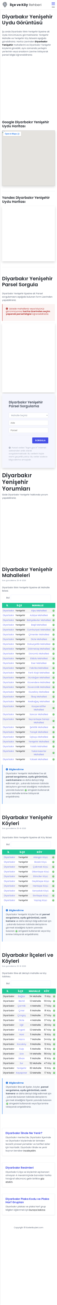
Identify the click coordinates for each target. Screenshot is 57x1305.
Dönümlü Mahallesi (39, 653)
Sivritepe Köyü (40, 895)
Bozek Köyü (40, 862)
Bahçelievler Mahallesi (39, 620)
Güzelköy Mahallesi (38, 692)
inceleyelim (29, 1150)
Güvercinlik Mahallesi (39, 687)
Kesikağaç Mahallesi (39, 701)
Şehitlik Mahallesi (39, 727)
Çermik (22, 1005)
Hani (21, 1034)
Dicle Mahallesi (39, 639)
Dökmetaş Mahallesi (39, 648)
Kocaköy (21, 1044)
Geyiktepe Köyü (40, 881)
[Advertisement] (28, 87)
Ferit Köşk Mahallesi (39, 672)
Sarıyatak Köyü (40, 890)
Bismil (22, 1001)
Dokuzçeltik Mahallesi (38, 644)
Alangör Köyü (40, 857)
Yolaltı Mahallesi (38, 746)
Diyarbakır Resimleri (20, 1168)
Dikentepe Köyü (40, 871)
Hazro (21, 1039)
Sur (21, 1063)
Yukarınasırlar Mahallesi (38, 753)
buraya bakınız (37, 1209)
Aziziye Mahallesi (39, 615)
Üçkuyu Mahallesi (39, 736)
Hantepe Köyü (40, 885)
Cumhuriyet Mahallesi (38, 629)
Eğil (21, 1025)
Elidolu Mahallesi (39, 658)
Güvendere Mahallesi (38, 682)
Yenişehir (21, 1068)
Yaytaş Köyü (40, 900)
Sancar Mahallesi (39, 714)
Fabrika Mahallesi (38, 668)
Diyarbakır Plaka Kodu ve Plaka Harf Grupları (27, 1200)
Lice (22, 1053)
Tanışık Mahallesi (39, 732)
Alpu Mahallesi (39, 610)
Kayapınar (21, 1072)
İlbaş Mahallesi (39, 696)
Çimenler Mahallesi (38, 634)
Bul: (8, 597)
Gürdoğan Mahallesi (39, 677)
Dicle (21, 1020)
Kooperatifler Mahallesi (39, 708)
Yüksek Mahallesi (39, 759)
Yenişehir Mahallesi (39, 741)
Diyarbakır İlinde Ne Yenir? (24, 1133)
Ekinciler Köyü (40, 876)
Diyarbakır (8, 610)
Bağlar (21, 996)
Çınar (22, 1010)
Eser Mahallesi (38, 663)
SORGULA (40, 440)
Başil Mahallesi (39, 624)
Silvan (21, 1058)
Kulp (21, 1048)
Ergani (21, 1029)
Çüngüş (21, 1015)
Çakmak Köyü (40, 866)
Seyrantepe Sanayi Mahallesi (39, 721)
